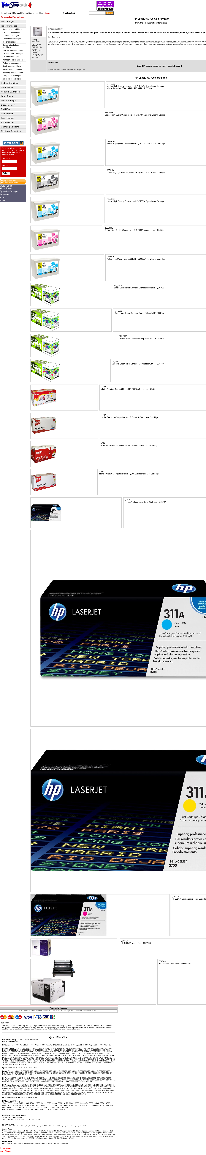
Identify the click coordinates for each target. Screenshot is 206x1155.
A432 (107, 1090)
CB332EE (58, 1082)
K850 (57, 1090)
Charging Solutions (10, 127)
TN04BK (83, 1059)
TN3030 (41, 1063)
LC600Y (39, 1054)
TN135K (93, 1061)
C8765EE (13, 1080)
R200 (76, 1073)
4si (17, 1107)
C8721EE (107, 1078)
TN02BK (35, 1059)
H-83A (101, 471)
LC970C (43, 1055)
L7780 (82, 1090)
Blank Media (7, 87)
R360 (4, 1075)
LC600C (26, 1054)
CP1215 (21, 1040)
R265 (94, 1073)
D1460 (14, 1089)
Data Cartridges (8, 100)
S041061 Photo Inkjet (26, 1143)
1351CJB (111, 84)
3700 (108, 1103)
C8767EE (20, 1080)
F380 (79, 1089)
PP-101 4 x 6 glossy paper (50, 1136)
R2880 (29, 1075)
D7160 (73, 1094)
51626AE (13, 1078)
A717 (57, 1092)
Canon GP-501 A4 (55, 1138)
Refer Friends (106, 1025)
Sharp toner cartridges (12, 76)
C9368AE (65, 1080)
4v (20, 1107)
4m (107, 1105)
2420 (21, 1103)
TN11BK (5, 1061)
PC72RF (58, 1057)
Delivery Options (64, 1025)
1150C (4, 1090)
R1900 (18, 1075)
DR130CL (77, 1048)
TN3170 (60, 1063)
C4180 (88, 1092)
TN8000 (105, 1063)
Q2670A (128, 500)
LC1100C (37, 1052)
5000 (49, 1105)
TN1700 (112, 1061)
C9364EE (57, 1080)
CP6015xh (83, 1087)
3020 (49, 1103)
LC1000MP (14, 1052)
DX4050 (36, 1071)
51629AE (20, 1078)
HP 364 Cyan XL (76, 1045)
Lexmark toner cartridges (13, 53)
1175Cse (41, 1090)
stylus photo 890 (18, 1126)
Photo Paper (7, 113)
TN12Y (52, 1061)
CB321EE (35, 1082)
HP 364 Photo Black (21, 1045)
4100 (15, 1105)
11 (25, 1097)
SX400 (58, 1073)
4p (13, 1107)
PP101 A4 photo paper (99, 1133)
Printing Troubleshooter (9, 182)
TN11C (11, 1061)
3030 (54, 1103)
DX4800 (68, 1071)
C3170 (61, 1092)
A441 (12, 1092)
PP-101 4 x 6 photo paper (70, 1136)
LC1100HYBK (46, 1052)
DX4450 (62, 1071)
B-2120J (22, 1048)
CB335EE (65, 1082)
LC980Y (90, 1055)
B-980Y (47, 1048)
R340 (111, 1073)
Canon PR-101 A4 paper (15, 1133)
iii (63, 1107)
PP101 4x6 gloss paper (62, 1134)
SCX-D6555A (82, 1057)
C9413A (106, 1080)
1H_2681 (118, 311)
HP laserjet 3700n (79, 69)
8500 (82, 1105)
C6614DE (62, 1078)
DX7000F (106, 1071)
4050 (10, 1105)
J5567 (38, 1119)
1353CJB (111, 199)
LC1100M (83, 1052)
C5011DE (55, 1078)
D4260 (61, 1089)
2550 (38, 1103)
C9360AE (42, 1080)
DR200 (84, 1048)
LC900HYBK (6, 1055)
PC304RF (39, 1057)
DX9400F (31, 1073)
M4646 (24, 1119)
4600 (43, 1105)
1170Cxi (29, 1090)
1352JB (110, 170)
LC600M (33, 1054)
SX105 (42, 1073)
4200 (21, 1105)
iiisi (66, 1107)
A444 (16, 1092)
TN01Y (29, 1059)
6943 (105, 1087)
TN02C (41, 1059)
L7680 (77, 1090)
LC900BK (100, 1054)
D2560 (45, 1089)
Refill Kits (5, 109)
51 (26, 1107)
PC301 (25, 1057)
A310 (95, 1090)
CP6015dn (68, 1087)
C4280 (104, 1092)
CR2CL (53, 1048)
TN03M (71, 1059)
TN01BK (11, 1059)
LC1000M (5, 1052)
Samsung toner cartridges (13, 73)
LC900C (107, 1054)
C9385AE (78, 1080)
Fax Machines (7, 122)
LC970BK (36, 1055)
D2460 (40, 1089)
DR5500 (25, 1050)
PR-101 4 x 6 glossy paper (17, 1138)
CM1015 (26, 1085)
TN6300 (79, 1063)
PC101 (96, 1055)
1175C (35, 1090)
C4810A (33, 1078)
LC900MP (22, 1055)
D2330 (29, 1089)
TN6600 (86, 1063)
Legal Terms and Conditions (44, 1025)
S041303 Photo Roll (61, 1143)
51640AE (27, 1078)
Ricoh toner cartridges (12, 66)
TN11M (17, 1061)
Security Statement (10, 1025)
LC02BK (69, 1050)
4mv (9, 1107)
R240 (85, 1073)
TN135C (86, 1061)
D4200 (56, 1089)
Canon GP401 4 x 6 (25, 1131)
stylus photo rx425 (67, 1126)
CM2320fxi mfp (58, 1085)
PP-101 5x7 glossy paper (102, 1134)
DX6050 (100, 1071)
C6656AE (85, 1078)
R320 (107, 1073)
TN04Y (107, 1059)
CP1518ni (45, 1087)
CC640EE (81, 1082)
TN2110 (23, 1063)
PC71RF (51, 1057)
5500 (60, 1105)
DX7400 (5, 1073)
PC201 (4, 1057)
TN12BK (35, 1061)
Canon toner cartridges (12, 32)
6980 (113, 1087)
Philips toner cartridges (12, 63)
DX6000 (93, 1071)
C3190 (77, 1092)
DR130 (71, 1048)
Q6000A (6, 1023)
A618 (41, 1092)
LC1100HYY (75, 1052)
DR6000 (31, 1050)
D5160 (52, 1094)
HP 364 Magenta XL (90, 1045)
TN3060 (48, 1063)
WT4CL (23, 1064)
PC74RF (65, 1057)
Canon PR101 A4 (95, 1131)
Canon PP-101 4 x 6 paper (77, 1131)
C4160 (83, 1092)
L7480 (67, 1090)
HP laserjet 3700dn (54, 69)
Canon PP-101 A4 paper (58, 1131)
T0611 (25, 1068)
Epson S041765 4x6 (9, 1143)
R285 (98, 1073)
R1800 (13, 1075)
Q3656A (124, 941)
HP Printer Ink (6, 1126)
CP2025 (52, 1087)
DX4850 (74, 1071)
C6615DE (70, 1078)
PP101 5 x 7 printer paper (43, 1134)
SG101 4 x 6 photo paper (38, 1138)
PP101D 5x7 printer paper (81, 1134)
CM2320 (49, 1085)
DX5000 (81, 1071)
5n (38, 1107)
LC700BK (46, 1054)
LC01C (62, 1050)
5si (45, 1107)
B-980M (41, 1048)
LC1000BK (88, 1050)
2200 (10, 1103)
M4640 (31, 1119)
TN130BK (59, 1061)
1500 (4, 1103)
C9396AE (93, 1080)
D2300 (24, 1089)
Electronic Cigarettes (11, 131)
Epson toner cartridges (12, 39)
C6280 (20, 1094)
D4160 (51, 1089)
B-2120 (16, 1048)
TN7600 (98, 1063)
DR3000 (5, 1050)
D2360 (35, 1089)
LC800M (87, 1054)
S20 (33, 1075)
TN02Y (53, 1059)
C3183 (72, 1092)
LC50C (103, 1052)
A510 (20, 1092)
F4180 (94, 1089)
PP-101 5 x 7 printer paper (29, 1136)
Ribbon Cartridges (9, 83)
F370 (70, 1089)
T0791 (35, 1068)
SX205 (53, 1073)
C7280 (31, 1094)
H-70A (103, 387)
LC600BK (19, 1054)
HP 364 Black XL (46, 1045)
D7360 (78, 1094)
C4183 (93, 1092)
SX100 (37, 1073)
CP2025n (34, 1040)
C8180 (36, 1094)
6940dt (100, 1087)
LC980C (77, 1055)
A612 (33, 1092)
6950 (109, 1087)
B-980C (35, 1048)
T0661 (30, 1068)
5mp (34, 1107)
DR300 (109, 1048)
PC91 (75, 1057)
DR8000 (44, 1050)
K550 (53, 1090)
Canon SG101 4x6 (32, 1133)
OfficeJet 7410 (46, 1110)
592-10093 (17, 1117)
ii (60, 1107)
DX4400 (55, 1071)
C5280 (10, 1094)
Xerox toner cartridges (12, 79)
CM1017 (33, 1085)
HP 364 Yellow (34, 1045)
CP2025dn (59, 1087)
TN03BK (59, 1059)
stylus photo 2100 (54, 1126)
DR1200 (65, 1048)
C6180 (15, 1094)
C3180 (67, 1092)
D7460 (83, 1094)
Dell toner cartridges (11, 36)
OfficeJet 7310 (59, 1110)
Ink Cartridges (7, 21)
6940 (95, 1087)
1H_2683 (115, 361)
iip (70, 1107)
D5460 (62, 1094)
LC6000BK (12, 1054)
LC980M (84, 1055)
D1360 (8, 1089)
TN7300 (92, 1063)
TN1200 (28, 1061)
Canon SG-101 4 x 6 (62, 1133)
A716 (53, 1092)
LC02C (75, 1050)
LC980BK (70, 1055)
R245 (90, 1073)
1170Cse (22, 1090)
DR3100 (12, 1050)
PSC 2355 (35, 1110)
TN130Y (80, 1061)
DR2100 (103, 1048)
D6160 (68, 1094)
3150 (66, 1103)
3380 (91, 1103)
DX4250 (49, 1071)
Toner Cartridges (9, 26)
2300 (15, 1103)
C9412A (100, 1080)
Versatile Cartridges (10, 92)
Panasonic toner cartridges (14, 60)
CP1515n (27, 1040)
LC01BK (57, 1050)
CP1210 (19, 1087)
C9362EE (50, 1080)
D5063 (46, 1094)
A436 (4, 1092)
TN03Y (76, 1059)
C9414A (112, 1080)
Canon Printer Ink (8, 1124)
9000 (88, 1105)
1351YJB (111, 141)
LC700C (53, 1054)
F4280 (99, 1089)
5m (30, 1107)
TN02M (47, 1059)
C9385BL (85, 1080)
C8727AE (5, 1080)
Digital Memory (8, 105)
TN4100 (67, 1063)
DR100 (59, 1048)
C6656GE (92, 1078)
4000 (4, 1105)
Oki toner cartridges (11, 57)
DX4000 (30, 1071)
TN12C (41, 1061)
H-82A (102, 443)
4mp (4, 1107)
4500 (32, 1105)
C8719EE (100, 1078)
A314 (99, 1090)
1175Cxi (48, 1090)
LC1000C (95, 1050)
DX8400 (18, 1073)
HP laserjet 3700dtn (67, 69)
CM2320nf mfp (80, 1085)
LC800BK (73, 1054)
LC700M (60, 1054)
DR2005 (97, 1048)
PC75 (71, 1057)
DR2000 (90, 1048)
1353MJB (109, 228)
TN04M (101, 1059)
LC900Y (29, 1055)
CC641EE (88, 1082)
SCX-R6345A (103, 1057)
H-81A (103, 415)
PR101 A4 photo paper (89, 1136)
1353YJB (111, 257)
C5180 (4, 1094)
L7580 (72, 1090)
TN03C (65, 1059)
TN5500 (73, 1063)
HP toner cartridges (10, 42)
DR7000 (38, 1050)
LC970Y (64, 1055)
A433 (112, 1090)
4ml (111, 1105)
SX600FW (70, 1073)
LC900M (15, 1055)
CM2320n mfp (69, 1085)
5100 (54, 1105)
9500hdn (95, 1105)
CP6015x (75, 1087)
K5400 (62, 1090)
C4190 (98, 1092)
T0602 (17, 1119)
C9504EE (13, 1082)
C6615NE (77, 1078)
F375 (75, 1089)
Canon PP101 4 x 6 (40, 1131)
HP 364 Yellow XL (104, 1045)
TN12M (47, 1061)
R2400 (24, 1075)
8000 (17, 1041)
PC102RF (103, 1055)
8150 (77, 1105)
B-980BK (29, 1048)
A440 (8, 1092)
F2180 (88, 1089)
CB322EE (43, 1082)
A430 (103, 1090)
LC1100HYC (55, 1052)
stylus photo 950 (29, 1126)
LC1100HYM (65, 1052)
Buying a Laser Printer (9, 180)
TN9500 (5, 1064)
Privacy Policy (25, 1025)
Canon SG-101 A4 (46, 1133)
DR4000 (18, 1050)
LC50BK (97, 1052)
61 (49, 1107)
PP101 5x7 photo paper (24, 1134)
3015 (43, 1103)
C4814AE (40, 1078)
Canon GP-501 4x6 (70, 1138)
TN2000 (11, 1063)
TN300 (35, 1063)
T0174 (14, 1068)
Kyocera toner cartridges (13, 50)
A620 (45, 1092)
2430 (27, 1103)
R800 (9, 1075)
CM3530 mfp (91, 1085)
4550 (38, 1105)
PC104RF (110, 1055)
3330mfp (84, 1103)
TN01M (23, 1059)
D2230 (19, 1089)
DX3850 (24, 1071)
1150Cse (10, 1090)
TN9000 (111, 1063)
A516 (24, 1092)
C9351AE (27, 1080)
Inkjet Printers (7, 118)
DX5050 (87, 1071)
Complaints (77, 1025)
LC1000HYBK (104, 1050)
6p (58, 1107)
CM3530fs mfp (101, 1085)
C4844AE (47, 1078)
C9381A (72, 1080)
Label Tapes (7, 96)
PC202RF (11, 1057)
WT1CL (11, 1064)
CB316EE (20, 1082)
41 (104, 1105)
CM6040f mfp (10, 1087)
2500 (32, 1103)
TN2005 (17, 1063)
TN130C (66, 1061)
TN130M (73, 1061)
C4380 (109, 1092)
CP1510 (31, 1087)
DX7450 (11, 1073)
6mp (53, 1107)
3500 (97, 1103)
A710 (49, 1092)
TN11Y (22, 1061)
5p (42, 1107)
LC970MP (56, 1055)
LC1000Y (21, 1052)
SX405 (63, 1073)
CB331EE (50, 1082)
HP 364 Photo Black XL (61, 1045)
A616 (37, 1092)
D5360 (57, 1094)
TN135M (99, 1061)
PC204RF (19, 1057)
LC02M (80, 1050)
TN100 (112, 1059)
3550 (102, 1103)
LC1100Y (90, 1052)
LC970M (49, 1055)
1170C (16, 1090)
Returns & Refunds (91, 1025)
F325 (66, 1089)
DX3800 (17, 1071)
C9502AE (5, 1082)
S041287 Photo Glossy (43, 1143)
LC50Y (4, 1054)
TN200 (4, 1063)
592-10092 (6, 1117)
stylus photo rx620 (80, 1126)
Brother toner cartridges (12, 29)
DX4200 (43, 1071)
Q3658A (162, 961)
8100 (71, 1105)
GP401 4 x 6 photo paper (80, 1133)
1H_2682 (123, 336)
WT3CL (17, 1064)
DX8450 (24, 1073)
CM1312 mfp (41, 1085)
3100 (60, 1103)
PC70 (46, 1057)
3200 (71, 1103)
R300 (103, 1073)
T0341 (19, 1068)
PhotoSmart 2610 (22, 1110)
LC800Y (93, 1054)
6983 (4, 1089)
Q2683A (175, 897)
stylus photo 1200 (41, 1126)
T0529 (5, 1119)
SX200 (48, 1073)
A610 (28, 1092)
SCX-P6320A (92, 1057)
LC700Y (66, 1054)
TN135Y (106, 1061)
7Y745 (10, 1119)
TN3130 (54, 1063)
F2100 (83, 1089)
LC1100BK (29, 1052)
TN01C (17, 1059)
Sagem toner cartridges (12, 69)
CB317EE (28, 1082)
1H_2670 (118, 285)
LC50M (109, 1052)
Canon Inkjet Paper (9, 1131)
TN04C (95, 1059)
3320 (77, 1103)
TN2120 (29, 1063)
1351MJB (109, 112)
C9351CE (35, 1080)
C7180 (25, 1094)
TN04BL (90, 1059)
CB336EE (73, 1082)
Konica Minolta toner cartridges (11, 46)
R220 (81, 1073)
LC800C (80, 1054)
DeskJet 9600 (8, 1110)
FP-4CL (50, 1050)
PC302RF (32, 1057)
